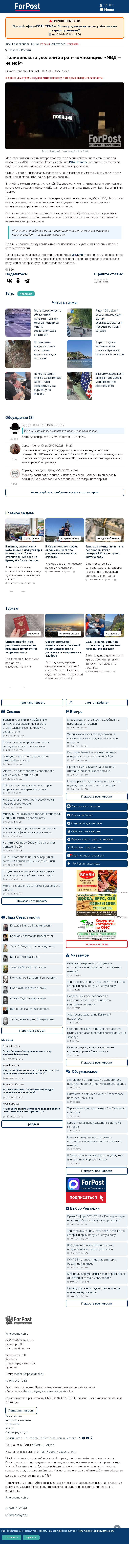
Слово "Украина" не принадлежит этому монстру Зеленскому (27, 1052)
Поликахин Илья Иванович (28, 988)
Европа (34, 633)
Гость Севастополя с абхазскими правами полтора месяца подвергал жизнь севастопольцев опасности (47, 323)
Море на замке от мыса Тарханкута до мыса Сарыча (31, 888)
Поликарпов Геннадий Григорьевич (33, 977)
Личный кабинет (97, 702)
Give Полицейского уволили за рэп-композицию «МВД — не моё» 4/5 (103, 279)
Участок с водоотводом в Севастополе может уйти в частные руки (28, 773)
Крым (35, 44)
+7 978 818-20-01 (16, 1508)
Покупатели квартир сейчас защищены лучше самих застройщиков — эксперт (28, 873)
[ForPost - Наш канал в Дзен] (94, 1438)
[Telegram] (27, 281)
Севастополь (21, 44)
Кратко (10, 1428)
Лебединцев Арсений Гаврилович (32, 1019)
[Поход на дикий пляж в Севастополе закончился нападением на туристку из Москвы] (18, 374)
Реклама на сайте (17, 1333)
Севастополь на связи (85, 806)
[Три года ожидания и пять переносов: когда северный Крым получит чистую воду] (104, 520)
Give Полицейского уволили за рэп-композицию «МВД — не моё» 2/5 (98, 279)
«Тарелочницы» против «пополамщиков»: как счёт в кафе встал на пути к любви (30, 830)
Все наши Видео (82, 815)
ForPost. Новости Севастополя (55, 1451)
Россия (45, 44)
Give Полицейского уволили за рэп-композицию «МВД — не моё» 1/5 (95, 279)
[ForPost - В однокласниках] (91, 1438)
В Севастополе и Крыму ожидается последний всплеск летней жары (26, 744)
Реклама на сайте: (17, 1497)
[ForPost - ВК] (83, 1438)
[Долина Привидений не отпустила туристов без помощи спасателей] (104, 616)
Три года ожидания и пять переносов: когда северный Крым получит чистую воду (104, 552)
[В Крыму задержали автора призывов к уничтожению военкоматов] (79, 374)
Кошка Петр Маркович (25, 957)
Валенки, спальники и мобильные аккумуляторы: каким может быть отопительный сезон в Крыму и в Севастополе (24, 553)
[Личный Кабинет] (101, 5)
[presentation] (11, 590)
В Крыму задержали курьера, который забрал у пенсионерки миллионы (27, 787)
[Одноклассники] (18, 281)
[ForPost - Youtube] (87, 1438)
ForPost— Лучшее (42, 1445)
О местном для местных (86, 823)
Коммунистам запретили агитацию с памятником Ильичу (26, 758)
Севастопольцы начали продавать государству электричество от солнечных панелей (94, 967)
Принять (31, 1537)
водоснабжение (109, 538)
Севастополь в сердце (85, 831)
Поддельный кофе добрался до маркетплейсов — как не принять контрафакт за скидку (89, 1000)
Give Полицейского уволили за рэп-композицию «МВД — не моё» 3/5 (101, 279)
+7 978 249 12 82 (16, 1380)
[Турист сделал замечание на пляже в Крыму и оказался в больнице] (79, 342)
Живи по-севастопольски (87, 855)
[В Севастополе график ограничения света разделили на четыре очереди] (64, 520)
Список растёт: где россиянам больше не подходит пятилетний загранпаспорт (21, 647)
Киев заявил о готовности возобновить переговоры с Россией (29, 801)
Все (8, 44)
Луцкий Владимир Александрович (32, 946)
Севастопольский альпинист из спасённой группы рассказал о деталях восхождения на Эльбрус (63, 648)
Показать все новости (32, 901)
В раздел (32, 1124)
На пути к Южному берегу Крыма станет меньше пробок (29, 844)
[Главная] (27, 5)
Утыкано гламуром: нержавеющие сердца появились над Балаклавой (28, 1091)
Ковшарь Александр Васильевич (31, 936)
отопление (32, 538)
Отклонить (11, 1537)
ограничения (71, 538)
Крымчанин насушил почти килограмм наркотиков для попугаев (45, 350)
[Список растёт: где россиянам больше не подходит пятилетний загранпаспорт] (24, 616)
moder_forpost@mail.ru (28, 1374)
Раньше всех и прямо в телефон (92, 839)
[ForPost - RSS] (79, 1438)
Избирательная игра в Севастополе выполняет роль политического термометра (31, 1110)
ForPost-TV (12, 1424)
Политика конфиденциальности (96, 1530)
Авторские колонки (18, 1420)
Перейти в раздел (32, 1030)
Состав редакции (16, 1432)
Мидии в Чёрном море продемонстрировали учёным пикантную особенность (32, 816)
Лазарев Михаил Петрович (28, 967)
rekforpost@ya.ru (16, 1515)
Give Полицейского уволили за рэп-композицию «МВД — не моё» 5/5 (106, 279)
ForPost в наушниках (86, 863)
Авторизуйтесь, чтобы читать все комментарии (64, 492)
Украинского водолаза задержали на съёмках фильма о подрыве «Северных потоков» (92, 738)
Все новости (13, 1416)
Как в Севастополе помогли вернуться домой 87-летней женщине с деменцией (29, 859)
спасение (113, 633)
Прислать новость (32, 702)
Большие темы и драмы (86, 847)
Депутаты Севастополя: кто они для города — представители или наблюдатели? (31, 1071)
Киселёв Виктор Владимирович (30, 925)
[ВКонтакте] (9, 281)
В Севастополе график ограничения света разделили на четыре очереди (61, 552)
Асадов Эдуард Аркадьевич (28, 998)
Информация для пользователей (44, 1391)
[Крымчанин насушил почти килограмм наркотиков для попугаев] (18, 342)
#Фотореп (58, 44)
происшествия (70, 633)
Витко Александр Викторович (29, 1009)
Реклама (73, 44)
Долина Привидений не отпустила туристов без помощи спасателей (102, 645)
